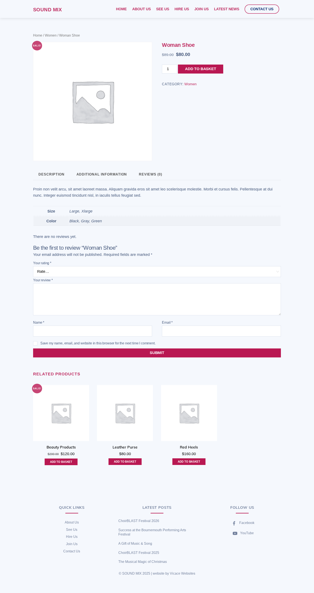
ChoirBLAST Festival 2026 (138, 521)
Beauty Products (61, 447)
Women (51, 35)
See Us (71, 529)
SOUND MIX (132, 573)
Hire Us (72, 536)
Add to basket (200, 69)
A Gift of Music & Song (135, 543)
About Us (72, 522)
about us (141, 9)
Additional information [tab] (101, 174)
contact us (261, 9)
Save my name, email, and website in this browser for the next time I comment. (98, 343)
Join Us (72, 544)
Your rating (42, 263)
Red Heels (189, 447)
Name (38, 322)
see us (162, 9)
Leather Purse (125, 447)
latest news (226, 9)
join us (201, 9)
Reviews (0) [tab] (150, 174)
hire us (182, 9)
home (121, 9)
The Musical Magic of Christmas (142, 561)
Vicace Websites (182, 573)
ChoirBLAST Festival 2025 (138, 553)
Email (167, 322)
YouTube (246, 533)
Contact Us (71, 551)
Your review (43, 280)
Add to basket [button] (61, 461)
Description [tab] (51, 174)
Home (37, 35)
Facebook (246, 523)
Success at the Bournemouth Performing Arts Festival (152, 532)
